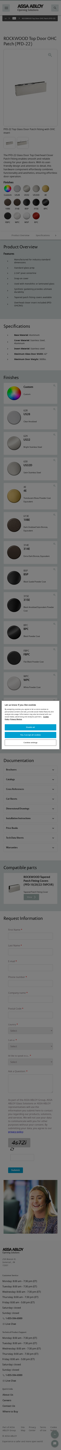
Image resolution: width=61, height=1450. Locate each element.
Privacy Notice (16, 719)
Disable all (30, 727)
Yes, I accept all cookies (30, 735)
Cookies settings (30, 742)
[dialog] (30, 725)
